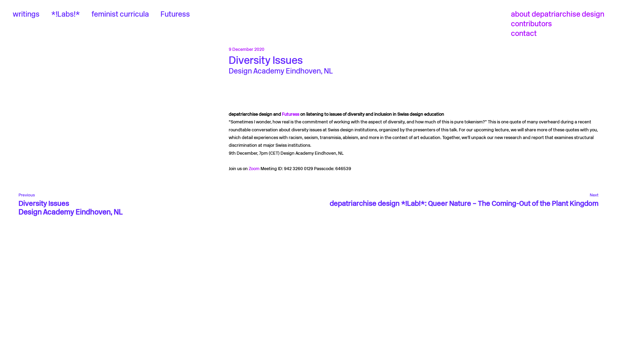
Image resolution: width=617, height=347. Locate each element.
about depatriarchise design (557, 15)
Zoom (254, 169)
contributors (531, 24)
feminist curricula (120, 15)
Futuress (175, 15)
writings (26, 15)
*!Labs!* (65, 15)
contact (524, 34)
